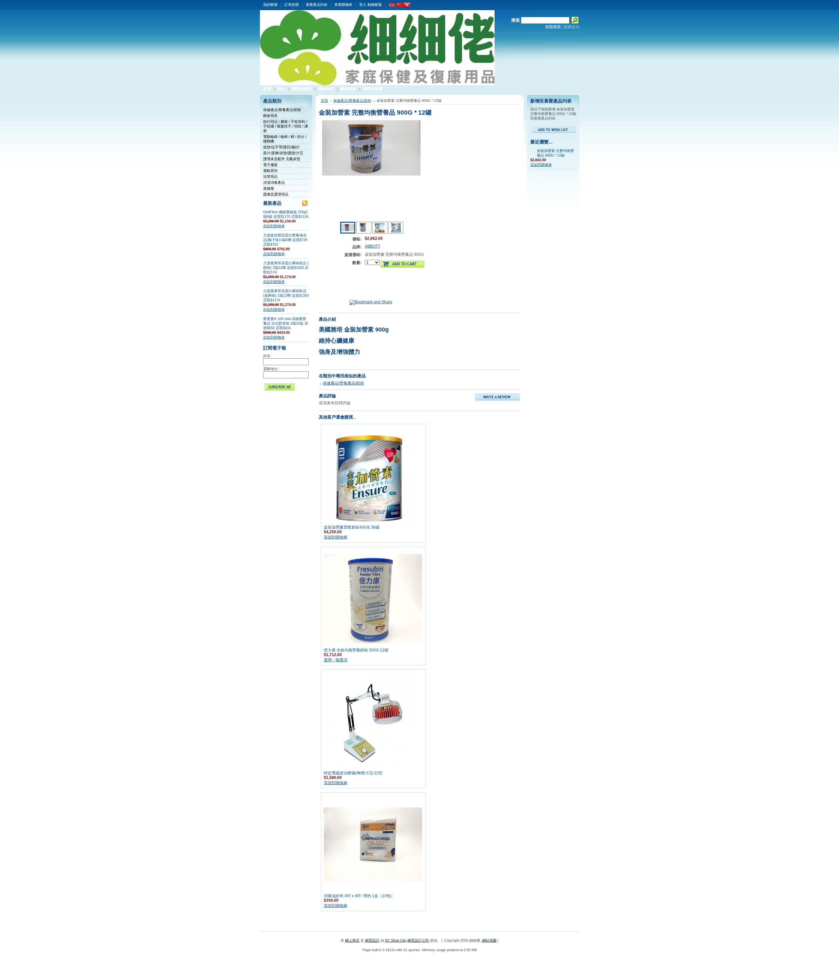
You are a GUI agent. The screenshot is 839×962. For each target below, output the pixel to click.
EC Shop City (395, 940)
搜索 (515, 20)
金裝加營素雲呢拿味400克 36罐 (352, 527)
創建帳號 (374, 5)
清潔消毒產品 (274, 182)
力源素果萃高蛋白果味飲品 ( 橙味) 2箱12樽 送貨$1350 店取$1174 (286, 267)
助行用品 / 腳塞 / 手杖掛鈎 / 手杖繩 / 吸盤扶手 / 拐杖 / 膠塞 (285, 126)
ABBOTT (372, 246)
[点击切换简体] (399, 6)
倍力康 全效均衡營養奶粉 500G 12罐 (356, 650)
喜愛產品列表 (316, 5)
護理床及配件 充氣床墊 (281, 159)
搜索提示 (571, 27)
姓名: (267, 356)
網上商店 (352, 940)
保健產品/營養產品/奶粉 (282, 110)
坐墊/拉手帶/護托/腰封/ (281, 147)
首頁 (324, 101)
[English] (392, 6)
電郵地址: (271, 369)
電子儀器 (270, 165)
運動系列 (270, 171)
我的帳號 (270, 5)
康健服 (268, 188)
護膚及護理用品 (275, 194)
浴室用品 (270, 177)
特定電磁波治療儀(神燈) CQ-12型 (353, 773)
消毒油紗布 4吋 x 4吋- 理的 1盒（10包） (359, 896)
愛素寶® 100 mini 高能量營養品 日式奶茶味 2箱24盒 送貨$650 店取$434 (285, 323)
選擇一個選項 (335, 660)
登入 (362, 5)
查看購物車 (343, 5)
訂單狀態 (291, 5)
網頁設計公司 (418, 940)
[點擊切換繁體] (407, 6)
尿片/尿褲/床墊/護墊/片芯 (283, 153)
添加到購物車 (274, 226)
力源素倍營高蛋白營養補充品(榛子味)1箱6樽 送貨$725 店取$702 (285, 239)
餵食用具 (270, 116)
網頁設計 (372, 940)
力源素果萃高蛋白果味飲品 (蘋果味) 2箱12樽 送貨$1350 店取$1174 (286, 295)
